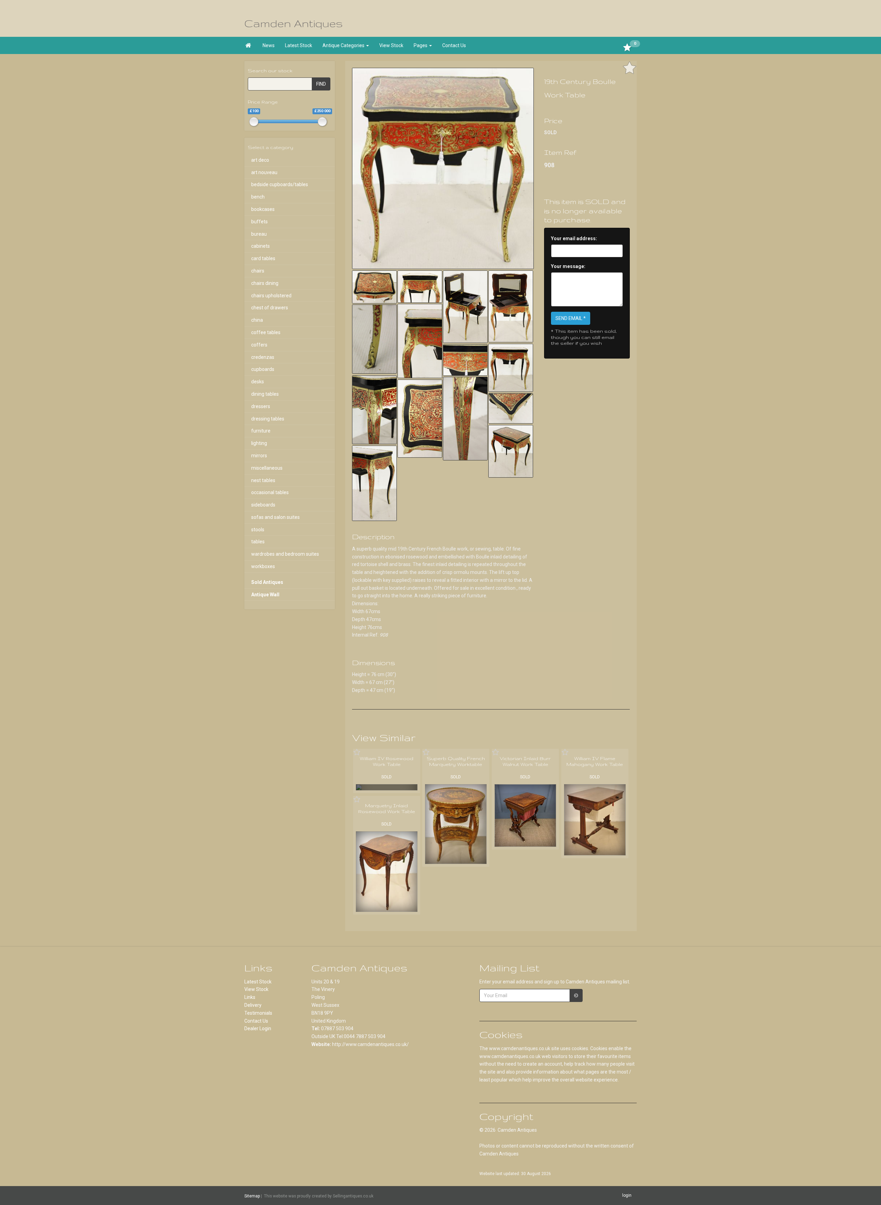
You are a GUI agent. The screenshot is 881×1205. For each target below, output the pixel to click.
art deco (260, 160)
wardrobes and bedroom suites (285, 554)
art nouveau (264, 172)
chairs (257, 271)
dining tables (265, 394)
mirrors (259, 455)
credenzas (262, 357)
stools (257, 529)
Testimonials (258, 1013)
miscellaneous (267, 468)
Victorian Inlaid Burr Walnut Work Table (525, 761)
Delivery (253, 1005)
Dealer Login (257, 1028)
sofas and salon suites (275, 517)
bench (258, 197)
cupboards (262, 369)
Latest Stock (298, 45)
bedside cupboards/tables (279, 184)
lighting (259, 443)
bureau (259, 234)
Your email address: (574, 238)
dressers (260, 406)
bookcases (263, 209)
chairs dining (264, 283)
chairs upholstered (271, 295)
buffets (259, 221)
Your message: (568, 266)
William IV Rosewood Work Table (386, 761)
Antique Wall (265, 594)
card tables (263, 258)
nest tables (263, 480)
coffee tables (265, 332)
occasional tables (270, 492)
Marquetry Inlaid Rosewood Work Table (386, 808)
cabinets (260, 246)
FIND (321, 84)
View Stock (391, 45)
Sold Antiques (267, 582)
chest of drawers (269, 307)
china (257, 320)
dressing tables (267, 419)
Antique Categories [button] (343, 45)
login (626, 1195)
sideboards (263, 505)
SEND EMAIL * (570, 318)
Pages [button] (421, 45)
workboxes (263, 566)
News (269, 45)
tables (258, 541)
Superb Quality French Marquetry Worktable (456, 761)
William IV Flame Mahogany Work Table (594, 761)
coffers (259, 345)
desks (257, 381)
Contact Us (454, 45)
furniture (260, 431)
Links (249, 997)
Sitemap (252, 1195)
